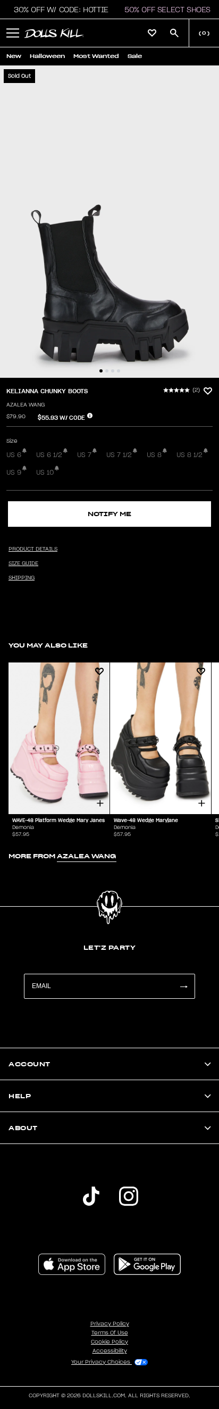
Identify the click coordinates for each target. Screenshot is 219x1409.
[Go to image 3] (112, 370)
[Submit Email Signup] (183, 986)
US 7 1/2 (119, 455)
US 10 (45, 472)
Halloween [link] (47, 56)
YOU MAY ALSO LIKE (48, 645)
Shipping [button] (22, 578)
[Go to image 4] (118, 370)
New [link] (13, 56)
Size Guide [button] (23, 563)
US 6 (13, 455)
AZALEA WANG (25, 405)
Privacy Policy (109, 1324)
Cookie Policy (109, 1342)
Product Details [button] (33, 549)
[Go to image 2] (106, 370)
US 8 (154, 455)
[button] (58, 9)
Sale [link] (135, 56)
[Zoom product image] (109, 221)
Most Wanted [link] (96, 56)
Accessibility (109, 1351)
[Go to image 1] (101, 370)
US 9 (13, 472)
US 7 (84, 455)
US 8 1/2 (189, 455)
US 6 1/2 (49, 455)
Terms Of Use (109, 1333)
